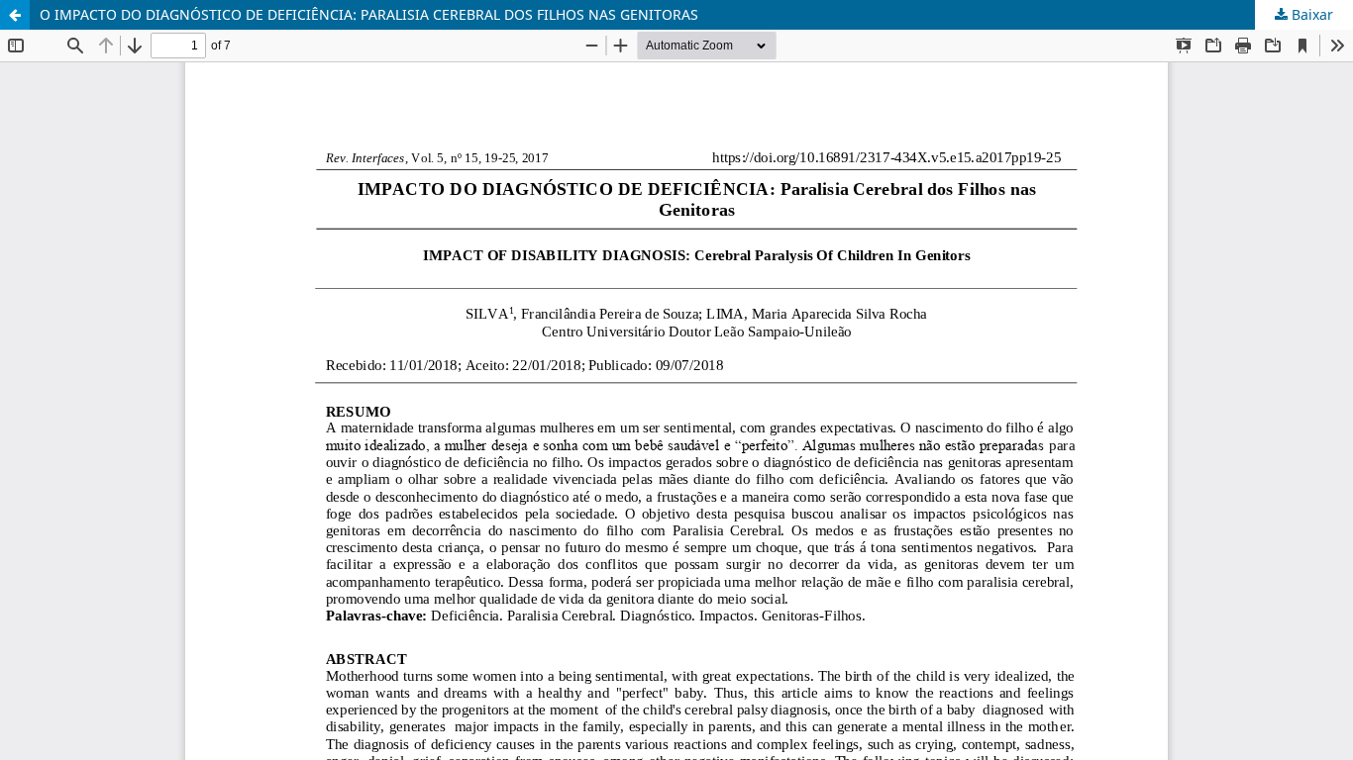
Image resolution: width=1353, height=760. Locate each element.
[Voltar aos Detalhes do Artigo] (15, 15)
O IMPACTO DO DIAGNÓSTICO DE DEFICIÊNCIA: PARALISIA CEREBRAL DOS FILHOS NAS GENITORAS (369, 14)
